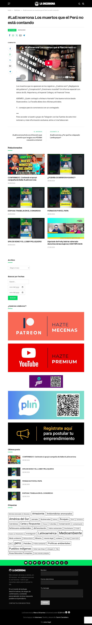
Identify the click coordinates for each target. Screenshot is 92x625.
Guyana (11, 534)
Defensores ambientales (20, 528)
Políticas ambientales (59, 543)
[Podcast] (53, 563)
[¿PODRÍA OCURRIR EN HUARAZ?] (65, 164)
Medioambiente (70, 533)
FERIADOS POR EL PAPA (58, 211)
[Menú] (9, 3)
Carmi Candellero (62, 617)
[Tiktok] (44, 563)
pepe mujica (75, 538)
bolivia (55, 519)
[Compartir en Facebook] (9, 35)
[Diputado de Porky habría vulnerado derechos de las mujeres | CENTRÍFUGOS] (65, 228)
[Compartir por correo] (20, 35)
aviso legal (47, 622)
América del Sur (19, 519)
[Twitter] (10, 60)
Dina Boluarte (68, 528)
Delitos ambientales (55, 528)
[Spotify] (48, 563)
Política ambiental (39, 543)
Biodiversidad (45, 519)
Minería (38, 538)
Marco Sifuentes (39, 613)
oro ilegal (67, 538)
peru (10, 543)
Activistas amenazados (15, 514)
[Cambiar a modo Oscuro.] (79, 4)
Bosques (64, 519)
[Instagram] (39, 563)
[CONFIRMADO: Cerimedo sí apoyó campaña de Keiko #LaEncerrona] (26, 164)
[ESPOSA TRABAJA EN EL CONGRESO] (26, 197)
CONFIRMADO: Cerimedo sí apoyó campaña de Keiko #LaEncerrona (22, 179)
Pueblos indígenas (20, 548)
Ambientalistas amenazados (59, 514)
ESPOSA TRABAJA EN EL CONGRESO (24, 211)
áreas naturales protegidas (41, 553)
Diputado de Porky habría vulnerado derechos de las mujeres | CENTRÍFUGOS (64, 243)
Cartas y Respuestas (30, 524)
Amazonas (27, 514)
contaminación (77, 524)
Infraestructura (19, 534)
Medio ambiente (15, 538)
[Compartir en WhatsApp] (13, 35)
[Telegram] (10, 71)
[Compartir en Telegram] (24, 35)
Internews (38, 617)
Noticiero (12, 30)
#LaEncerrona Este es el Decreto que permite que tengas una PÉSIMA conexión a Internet (27, 137)
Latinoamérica (47, 533)
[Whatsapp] (66, 563)
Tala (57, 549)
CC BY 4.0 (61, 613)
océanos (59, 538)
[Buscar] (83, 3)
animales (35, 519)
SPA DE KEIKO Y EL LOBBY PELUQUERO (25, 242)
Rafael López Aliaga (39, 549)
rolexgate (50, 549)
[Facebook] (10, 48)
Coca (45, 524)
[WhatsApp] (10, 54)
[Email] (10, 66)
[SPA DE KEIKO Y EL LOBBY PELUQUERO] (26, 228)
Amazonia (38, 513)
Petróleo (27, 543)
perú (17, 543)
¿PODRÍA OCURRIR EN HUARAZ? (61, 178)
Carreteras (13, 524)
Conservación (64, 524)
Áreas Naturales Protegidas (20, 553)
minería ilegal (48, 538)
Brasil (72, 519)
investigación (31, 534)
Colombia (52, 524)
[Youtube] (26, 563)
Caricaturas (80, 519)
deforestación (40, 528)
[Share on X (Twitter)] (16, 35)
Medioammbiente (28, 538)
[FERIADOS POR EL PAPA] (65, 197)
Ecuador (77, 528)
